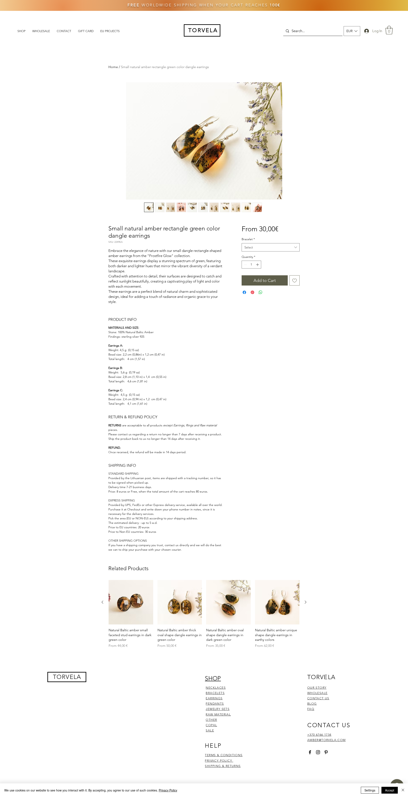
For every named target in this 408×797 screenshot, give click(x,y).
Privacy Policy (168, 790)
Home (113, 67)
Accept (389, 790)
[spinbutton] (251, 264)
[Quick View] (131, 671)
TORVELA (67, 745)
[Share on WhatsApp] (260, 292)
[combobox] (271, 247)
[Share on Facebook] (244, 292)
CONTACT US (318, 767)
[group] (204, 682)
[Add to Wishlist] (294, 280)
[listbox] (352, 31)
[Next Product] (305, 670)
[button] (352, 31)
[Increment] (258, 264)
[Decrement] (245, 264)
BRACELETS (215, 762)
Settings (369, 790)
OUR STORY (317, 756)
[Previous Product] (102, 670)
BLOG (312, 772)
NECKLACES (216, 756)
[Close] (402, 790)
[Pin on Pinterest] (252, 292)
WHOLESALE (317, 762)
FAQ (310, 778)
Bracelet (248, 239)
